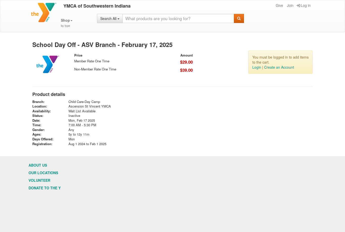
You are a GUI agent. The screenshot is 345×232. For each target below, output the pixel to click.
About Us (38, 165)
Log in (306, 5)
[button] (66, 23)
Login (256, 67)
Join (290, 5)
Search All (108, 18)
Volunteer (39, 180)
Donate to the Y (45, 187)
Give (279, 5)
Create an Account (279, 67)
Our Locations (43, 172)
